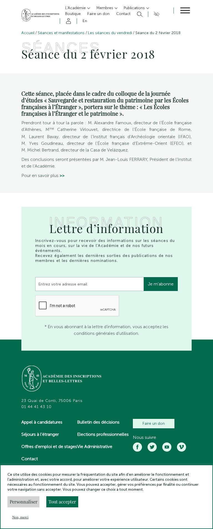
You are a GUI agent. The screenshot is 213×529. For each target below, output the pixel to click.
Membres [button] (105, 8)
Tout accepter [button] (62, 502)
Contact (29, 458)
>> (62, 175)
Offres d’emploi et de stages (49, 446)
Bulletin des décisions (98, 422)
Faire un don (154, 423)
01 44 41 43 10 (36, 407)
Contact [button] (123, 13)
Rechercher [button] (139, 14)
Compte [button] (67, 21)
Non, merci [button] (20, 517)
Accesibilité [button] (156, 14)
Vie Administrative (94, 446)
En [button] (85, 21)
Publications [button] (135, 8)
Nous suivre (144, 437)
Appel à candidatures (41, 422)
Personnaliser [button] (23, 502)
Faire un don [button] (98, 13)
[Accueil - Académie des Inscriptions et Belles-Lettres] (61, 379)
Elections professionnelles (103, 434)
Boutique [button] (73, 13)
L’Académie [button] (76, 8)
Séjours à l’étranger (40, 434)
